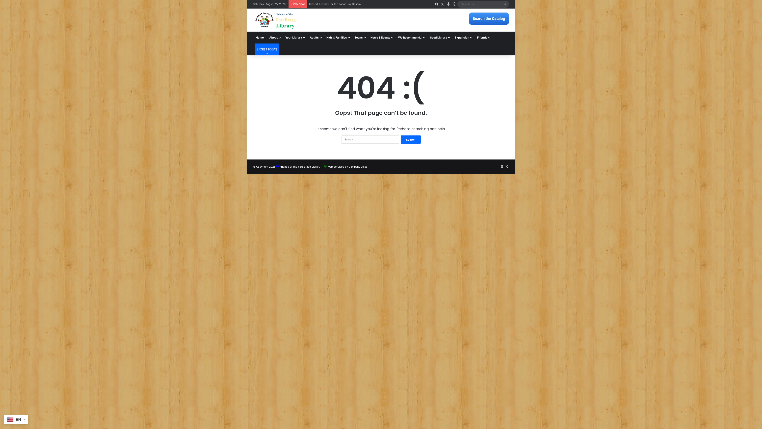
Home (260, 37)
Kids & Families (336, 37)
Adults (314, 37)
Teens (359, 37)
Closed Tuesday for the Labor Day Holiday (335, 4)
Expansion (462, 37)
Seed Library (438, 37)
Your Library (293, 37)
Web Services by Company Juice (347, 166)
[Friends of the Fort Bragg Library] (275, 20)
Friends (482, 37)
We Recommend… (410, 37)
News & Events (380, 37)
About (273, 37)
